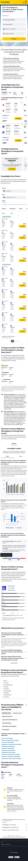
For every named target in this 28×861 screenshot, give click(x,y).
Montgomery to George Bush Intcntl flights (11, 744)
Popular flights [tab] (5, 729)
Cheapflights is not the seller (9, 824)
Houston (17, 835)
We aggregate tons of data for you (10, 827)
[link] (12, 169)
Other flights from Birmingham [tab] (9, 726)
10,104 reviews (11, 590)
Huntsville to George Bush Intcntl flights (11, 756)
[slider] (26, 204)
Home (9, 835)
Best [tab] (10, 92)
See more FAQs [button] (14, 663)
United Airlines (11, 585)
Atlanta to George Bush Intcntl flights (10, 740)
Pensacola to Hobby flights (8, 742)
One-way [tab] (22, 93)
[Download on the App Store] (17, 857)
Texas (13, 835)
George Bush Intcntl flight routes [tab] (9, 719)
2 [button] (15, 341)
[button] (14, 11)
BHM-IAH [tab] (14, 443)
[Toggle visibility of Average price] (18, 527)
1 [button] (12, 341)
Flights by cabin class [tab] (7, 716)
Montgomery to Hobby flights (8, 750)
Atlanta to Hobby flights (7, 738)
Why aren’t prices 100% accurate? (10, 830)
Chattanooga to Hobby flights (8, 752)
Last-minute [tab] (15, 93)
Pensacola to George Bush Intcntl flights (11, 754)
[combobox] (6, 15)
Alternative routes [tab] (6, 713)
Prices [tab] (7, 456)
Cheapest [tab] (4, 92)
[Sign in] (23, 3)
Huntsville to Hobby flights (8, 748)
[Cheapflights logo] (5, 2)
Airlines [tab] (20, 456)
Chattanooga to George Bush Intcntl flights (11, 758)
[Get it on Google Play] (11, 857)
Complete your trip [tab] (17, 713)
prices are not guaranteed (6, 820)
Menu (25, 1)
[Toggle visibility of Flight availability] (10, 527)
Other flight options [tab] (6, 723)
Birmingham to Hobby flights (8, 746)
